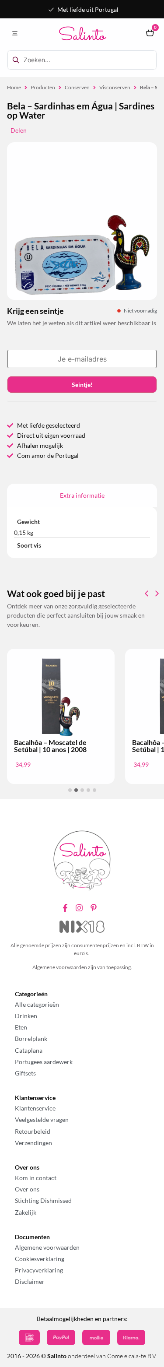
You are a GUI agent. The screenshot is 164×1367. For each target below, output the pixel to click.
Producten (43, 87)
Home (14, 87)
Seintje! (82, 384)
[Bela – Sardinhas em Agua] (82, 255)
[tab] (82, 495)
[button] (14, 33)
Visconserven (114, 87)
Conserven (77, 87)
